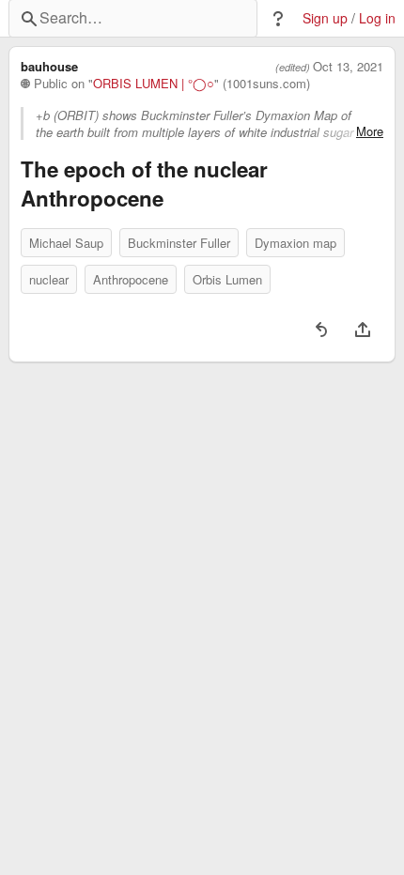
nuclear (49, 279)
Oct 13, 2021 (348, 66)
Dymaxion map (295, 243)
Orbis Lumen (227, 279)
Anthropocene (130, 279)
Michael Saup (66, 243)
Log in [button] (377, 18)
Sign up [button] (325, 18)
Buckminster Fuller (179, 243)
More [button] (369, 131)
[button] (278, 19)
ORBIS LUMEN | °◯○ (153, 83)
